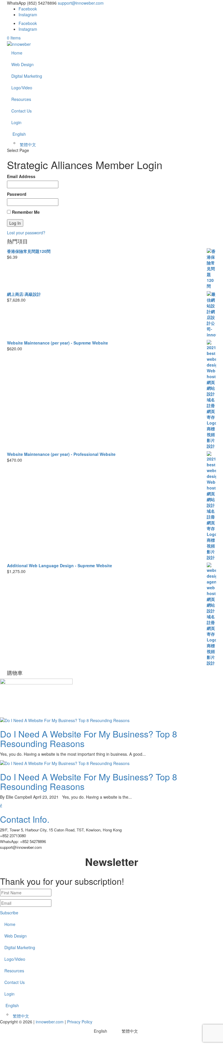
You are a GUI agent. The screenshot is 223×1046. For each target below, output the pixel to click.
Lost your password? (26, 232)
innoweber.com (49, 1022)
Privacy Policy (79, 1022)
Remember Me (25, 212)
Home (16, 53)
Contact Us (21, 111)
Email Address (21, 176)
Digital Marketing (26, 76)
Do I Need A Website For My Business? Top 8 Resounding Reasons (88, 739)
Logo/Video (21, 87)
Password (16, 194)
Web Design (22, 64)
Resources (21, 99)
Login (16, 122)
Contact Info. (24, 819)
